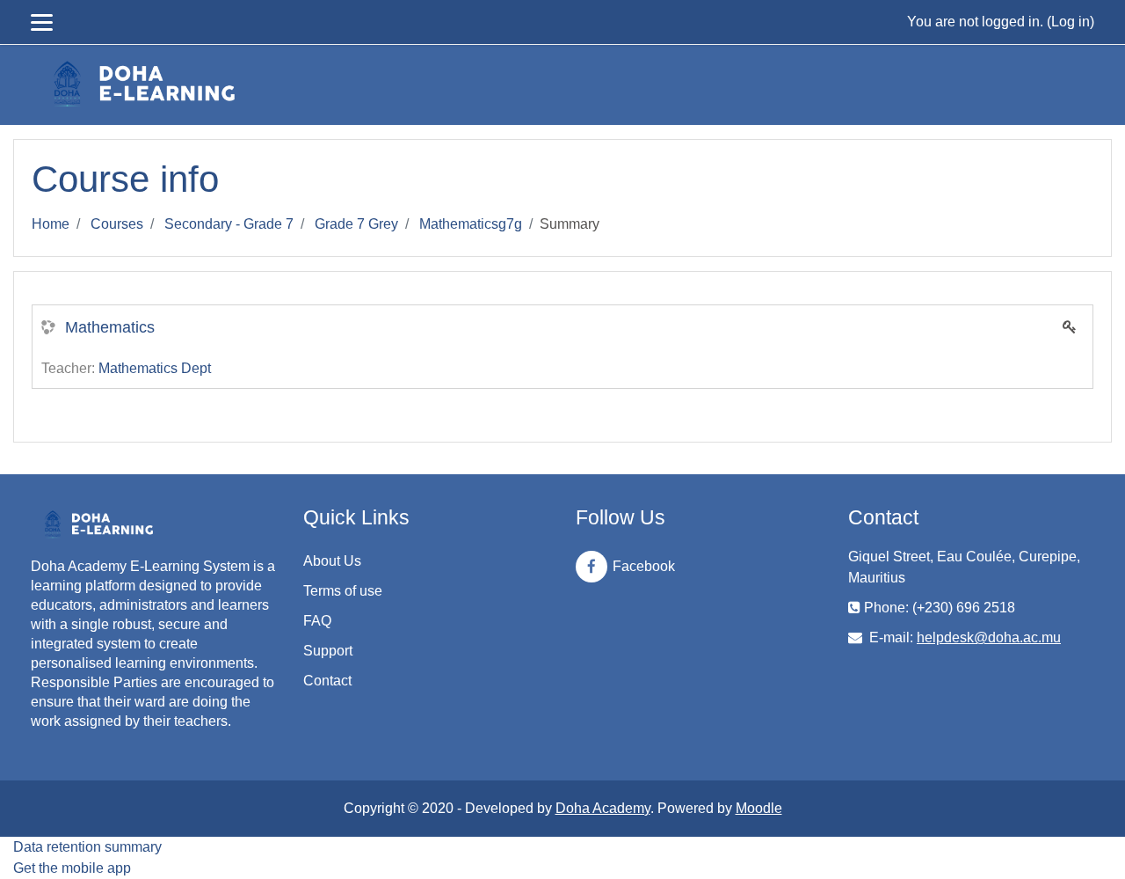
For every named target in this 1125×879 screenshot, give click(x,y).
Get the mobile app (72, 868)
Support (327, 650)
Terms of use (342, 590)
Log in (1070, 21)
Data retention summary (87, 846)
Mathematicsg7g (470, 223)
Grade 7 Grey (356, 223)
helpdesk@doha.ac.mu (989, 637)
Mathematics (110, 327)
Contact (327, 680)
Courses (117, 223)
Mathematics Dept (154, 368)
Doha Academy (602, 808)
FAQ (317, 620)
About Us (332, 560)
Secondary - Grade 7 (229, 223)
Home (50, 223)
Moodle (759, 808)
